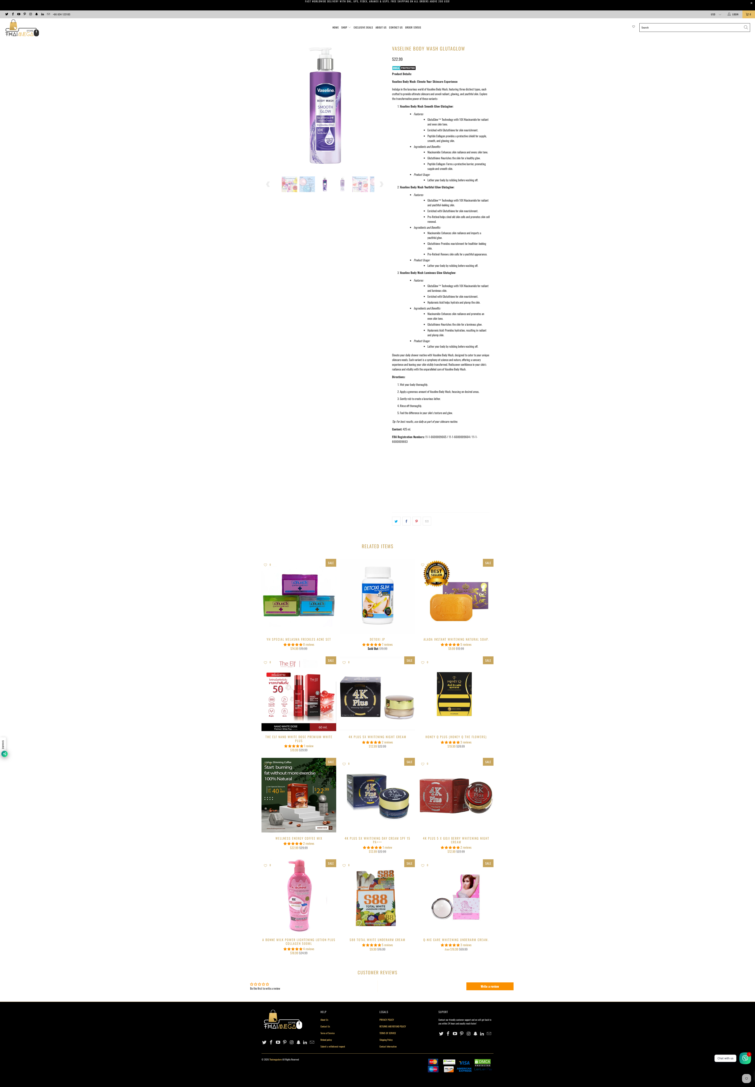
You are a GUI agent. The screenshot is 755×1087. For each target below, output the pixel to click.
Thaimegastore (275, 1059)
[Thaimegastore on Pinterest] (24, 14)
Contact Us (396, 27)
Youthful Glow (425, 457)
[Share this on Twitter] (396, 521)
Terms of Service (327, 1033)
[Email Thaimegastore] (48, 14)
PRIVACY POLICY (386, 1019)
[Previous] (268, 107)
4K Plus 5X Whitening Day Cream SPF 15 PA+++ (377, 795)
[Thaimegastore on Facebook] (12, 14)
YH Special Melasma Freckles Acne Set (298, 596)
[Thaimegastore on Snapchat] (36, 14)
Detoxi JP (377, 596)
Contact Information (388, 1046)
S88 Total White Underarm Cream (377, 896)
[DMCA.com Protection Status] (404, 69)
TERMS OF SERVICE (387, 1033)
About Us (381, 27)
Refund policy (326, 1039)
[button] (293, 644)
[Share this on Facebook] (406, 521)
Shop (344, 27)
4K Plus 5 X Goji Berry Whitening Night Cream (456, 795)
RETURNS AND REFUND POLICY (392, 1026)
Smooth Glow (402, 457)
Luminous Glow (448, 457)
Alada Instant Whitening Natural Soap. (456, 596)
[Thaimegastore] (62, 28)
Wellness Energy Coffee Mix (298, 795)
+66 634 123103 (61, 14)
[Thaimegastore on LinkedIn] (42, 14)
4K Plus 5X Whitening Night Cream (377, 693)
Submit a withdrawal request (332, 1046)
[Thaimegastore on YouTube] (18, 14)
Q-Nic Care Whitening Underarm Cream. (456, 896)
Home (335, 27)
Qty (394, 468)
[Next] (381, 107)
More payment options (466, 496)
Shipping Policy (386, 1039)
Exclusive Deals (363, 27)
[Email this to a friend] (427, 521)
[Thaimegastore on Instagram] (30, 14)
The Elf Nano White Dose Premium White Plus (298, 693)
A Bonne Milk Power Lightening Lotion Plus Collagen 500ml (298, 896)
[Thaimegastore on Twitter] (6, 14)
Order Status (413, 27)
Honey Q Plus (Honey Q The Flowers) (456, 693)
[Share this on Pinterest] (416, 521)
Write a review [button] (490, 986)
